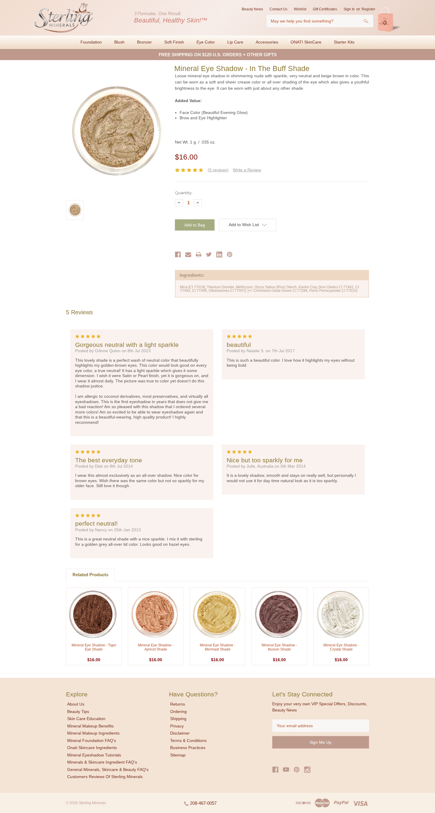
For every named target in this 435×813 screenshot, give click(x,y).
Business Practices (187, 747)
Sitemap (178, 755)
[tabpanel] (94, 626)
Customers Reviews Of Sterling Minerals (105, 776)
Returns (177, 704)
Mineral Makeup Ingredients (93, 733)
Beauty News (252, 9)
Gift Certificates (325, 9)
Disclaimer (180, 733)
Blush (119, 42)
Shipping (178, 718)
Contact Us (278, 9)
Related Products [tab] (90, 574)
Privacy (177, 726)
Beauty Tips (78, 711)
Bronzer (144, 42)
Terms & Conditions (188, 740)
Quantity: (183, 192)
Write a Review (247, 170)
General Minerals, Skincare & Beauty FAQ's (108, 769)
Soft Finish (174, 42)
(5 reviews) (218, 170)
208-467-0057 (203, 803)
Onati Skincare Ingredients (92, 747)
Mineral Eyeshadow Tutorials (94, 755)
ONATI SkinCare (306, 42)
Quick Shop (94, 614)
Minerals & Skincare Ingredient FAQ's (102, 762)
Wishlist (300, 9)
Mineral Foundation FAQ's (91, 740)
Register (368, 9)
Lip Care (235, 42)
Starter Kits (344, 42)
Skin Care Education (86, 718)
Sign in (349, 9)
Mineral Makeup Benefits (90, 726)
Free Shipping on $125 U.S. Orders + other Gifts (218, 54)
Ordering (178, 711)
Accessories (267, 42)
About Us (75, 704)
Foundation (91, 42)
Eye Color (205, 42)
